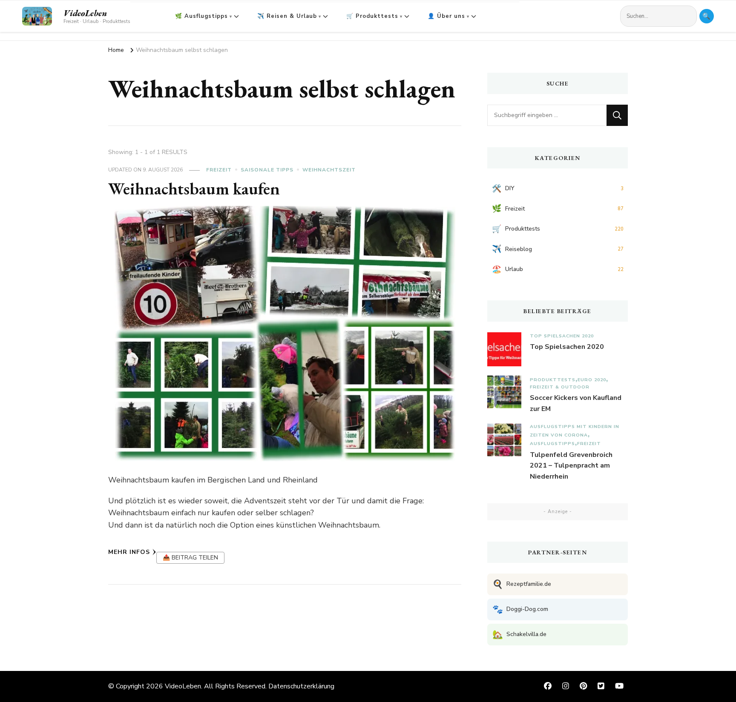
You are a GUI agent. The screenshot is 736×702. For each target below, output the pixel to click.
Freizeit (219, 169)
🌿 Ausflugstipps (201, 16)
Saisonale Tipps (267, 169)
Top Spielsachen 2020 (562, 336)
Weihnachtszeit (329, 169)
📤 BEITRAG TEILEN (190, 558)
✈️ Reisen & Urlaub (287, 16)
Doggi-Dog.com (520, 609)
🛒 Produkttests (372, 16)
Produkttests (552, 380)
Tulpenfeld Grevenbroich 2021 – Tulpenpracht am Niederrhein (571, 465)
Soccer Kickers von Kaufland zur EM (575, 403)
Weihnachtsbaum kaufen (194, 188)
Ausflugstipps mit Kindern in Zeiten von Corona (574, 430)
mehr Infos (129, 552)
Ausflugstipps (552, 443)
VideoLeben (85, 13)
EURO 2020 (592, 380)
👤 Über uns (446, 16)
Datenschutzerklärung (301, 686)
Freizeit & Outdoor (559, 387)
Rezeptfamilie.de (521, 584)
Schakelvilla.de (519, 634)
